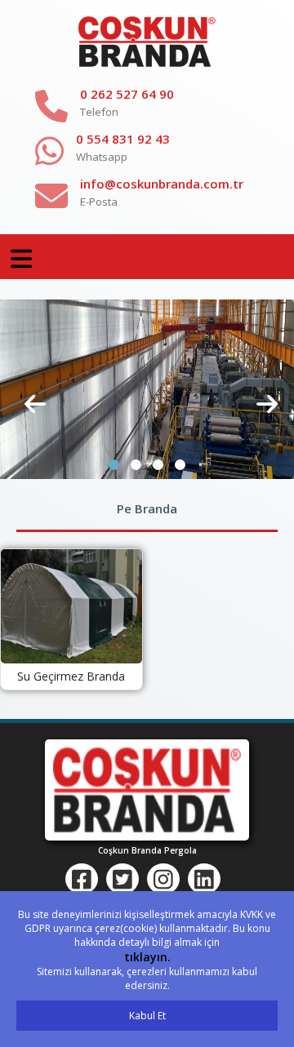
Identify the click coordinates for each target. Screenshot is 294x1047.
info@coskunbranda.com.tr (161, 183)
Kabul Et (147, 1016)
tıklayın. (147, 957)
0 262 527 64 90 (127, 94)
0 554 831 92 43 (123, 139)
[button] (114, 464)
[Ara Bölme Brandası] (147, 388)
